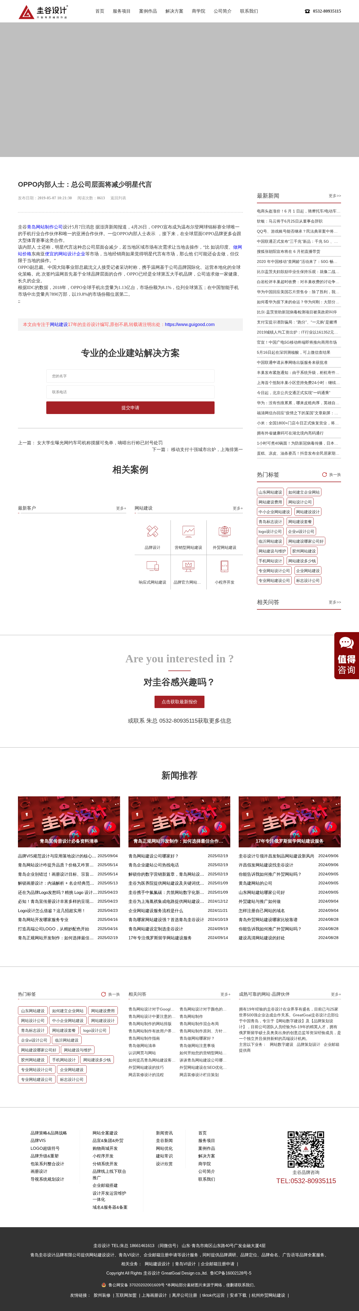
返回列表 (118, 198)
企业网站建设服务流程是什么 (155, 910)
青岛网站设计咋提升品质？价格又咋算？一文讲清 (58, 865)
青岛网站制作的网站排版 (150, 1023)
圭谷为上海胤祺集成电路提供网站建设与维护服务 (168, 901)
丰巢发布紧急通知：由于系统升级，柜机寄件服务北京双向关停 (299, 372)
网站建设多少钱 (302, 561)
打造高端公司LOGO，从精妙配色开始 (53, 928)
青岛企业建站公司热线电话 (153, 865)
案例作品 (148, 11)
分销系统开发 (105, 1163)
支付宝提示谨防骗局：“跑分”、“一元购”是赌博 (297, 322)
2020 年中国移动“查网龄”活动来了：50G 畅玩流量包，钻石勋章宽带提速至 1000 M (299, 261)
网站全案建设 (105, 1132)
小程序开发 (103, 1155)
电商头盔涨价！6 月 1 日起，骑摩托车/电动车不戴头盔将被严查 (299, 211)
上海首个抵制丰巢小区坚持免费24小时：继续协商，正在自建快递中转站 (299, 382)
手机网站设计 (270, 561)
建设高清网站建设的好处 (262, 937)
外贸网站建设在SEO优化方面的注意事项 (205, 1067)
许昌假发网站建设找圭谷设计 (266, 865)
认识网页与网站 (142, 1053)
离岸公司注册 (185, 1295)
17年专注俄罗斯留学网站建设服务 (160, 937)
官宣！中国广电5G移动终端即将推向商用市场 (297, 342)
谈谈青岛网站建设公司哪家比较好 (205, 1060)
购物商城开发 (105, 1148)
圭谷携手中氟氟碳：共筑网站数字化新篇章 (168, 892)
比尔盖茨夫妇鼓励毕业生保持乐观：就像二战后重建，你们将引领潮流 (299, 271)
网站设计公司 (300, 502)
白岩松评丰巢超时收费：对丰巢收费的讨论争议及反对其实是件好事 (299, 281)
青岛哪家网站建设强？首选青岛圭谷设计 (166, 919)
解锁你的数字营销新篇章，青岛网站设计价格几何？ (168, 874)
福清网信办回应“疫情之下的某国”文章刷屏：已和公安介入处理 (299, 413)
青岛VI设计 (186, 1263)
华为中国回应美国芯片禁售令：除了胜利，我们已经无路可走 (299, 292)
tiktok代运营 (214, 1295)
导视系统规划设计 (47, 1179)
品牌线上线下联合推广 (109, 1174)
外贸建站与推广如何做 (260, 901)
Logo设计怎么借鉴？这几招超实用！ (52, 910)
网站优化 (164, 1148)
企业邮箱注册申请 (218, 1263)
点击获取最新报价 (179, 701)
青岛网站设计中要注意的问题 (154, 1016)
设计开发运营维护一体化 (109, 1196)
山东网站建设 (270, 492)
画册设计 (39, 1171)
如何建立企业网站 (304, 492)
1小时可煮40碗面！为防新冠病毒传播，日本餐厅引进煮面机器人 (299, 443)
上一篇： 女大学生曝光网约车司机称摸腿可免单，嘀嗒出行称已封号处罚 (90, 442)
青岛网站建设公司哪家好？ (153, 856)
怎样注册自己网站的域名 (262, 910)
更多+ (121, 508)
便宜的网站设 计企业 (65, 253)
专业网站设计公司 (274, 570)
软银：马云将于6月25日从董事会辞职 (290, 221)
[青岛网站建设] (43, 12)
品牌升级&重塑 (45, 1155)
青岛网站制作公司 (45, 227)
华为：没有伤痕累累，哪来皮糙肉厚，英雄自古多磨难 (299, 403)
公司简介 (223, 11)
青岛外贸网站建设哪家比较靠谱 (268, 919)
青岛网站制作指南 (144, 1038)
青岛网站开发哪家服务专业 (43, 919)
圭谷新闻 (164, 1140)
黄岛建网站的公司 (255, 883)
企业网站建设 (308, 570)
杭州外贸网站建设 (269, 1295)
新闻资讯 (164, 1132)
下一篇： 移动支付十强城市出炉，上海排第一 (197, 449)
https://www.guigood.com (190, 324)
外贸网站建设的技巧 (146, 1067)
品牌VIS (38, 1140)
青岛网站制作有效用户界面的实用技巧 (154, 1031)
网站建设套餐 (300, 521)
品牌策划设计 (308, 1044)
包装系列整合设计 (47, 1163)
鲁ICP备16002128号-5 (230, 1273)
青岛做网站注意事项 (197, 1045)
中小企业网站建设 (274, 512)
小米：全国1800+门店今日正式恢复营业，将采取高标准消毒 (299, 423)
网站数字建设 (281, 1044)
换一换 (335, 474)
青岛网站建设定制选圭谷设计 (155, 928)
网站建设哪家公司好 (306, 541)
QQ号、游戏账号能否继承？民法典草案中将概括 (299, 231)
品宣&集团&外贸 (108, 1140)
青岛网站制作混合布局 (199, 1023)
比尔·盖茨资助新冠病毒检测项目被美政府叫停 (297, 312)
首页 (99, 11)
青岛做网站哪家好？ (197, 1038)
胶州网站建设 (304, 551)
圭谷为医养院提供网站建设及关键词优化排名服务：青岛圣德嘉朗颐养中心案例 (168, 883)
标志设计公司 (308, 580)
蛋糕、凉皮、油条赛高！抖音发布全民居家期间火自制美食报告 (299, 453)
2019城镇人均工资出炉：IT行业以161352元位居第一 (299, 332)
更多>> (335, 195)
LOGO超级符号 (45, 1148)
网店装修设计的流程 (146, 1074)
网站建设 (59, 324)
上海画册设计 (155, 1295)
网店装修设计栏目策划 (199, 1074)
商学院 (198, 11)
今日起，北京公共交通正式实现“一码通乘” (293, 392)
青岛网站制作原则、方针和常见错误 (205, 1031)
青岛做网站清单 (142, 1045)
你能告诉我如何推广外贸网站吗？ (270, 874)
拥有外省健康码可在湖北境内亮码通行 (290, 433)
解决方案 (174, 11)
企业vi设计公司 (301, 531)
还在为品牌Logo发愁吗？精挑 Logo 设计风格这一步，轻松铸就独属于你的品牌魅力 (58, 892)
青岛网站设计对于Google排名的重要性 (154, 1009)
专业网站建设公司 (274, 580)
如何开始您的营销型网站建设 (205, 1053)
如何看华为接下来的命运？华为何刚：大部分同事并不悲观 (299, 302)
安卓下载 (239, 1295)
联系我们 (249, 11)
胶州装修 (103, 1295)
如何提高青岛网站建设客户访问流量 (154, 1060)
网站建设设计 (308, 512)
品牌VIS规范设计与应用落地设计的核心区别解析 (58, 856)
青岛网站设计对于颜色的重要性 (205, 1009)
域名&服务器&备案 (110, 1207)
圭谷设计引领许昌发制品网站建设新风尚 (276, 856)
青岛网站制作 (191, 1016)
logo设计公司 (270, 531)
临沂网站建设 (270, 541)
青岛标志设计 (270, 521)
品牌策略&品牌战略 (49, 1132)
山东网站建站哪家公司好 (262, 892)
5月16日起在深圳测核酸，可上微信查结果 (293, 352)
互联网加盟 (127, 1295)
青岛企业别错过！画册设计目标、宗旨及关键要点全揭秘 (58, 874)
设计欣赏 (164, 1163)
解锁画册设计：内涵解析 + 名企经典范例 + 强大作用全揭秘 (58, 883)
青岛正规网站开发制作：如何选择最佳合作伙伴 (58, 937)
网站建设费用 (270, 502)
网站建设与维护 (272, 551)
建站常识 (164, 1155)
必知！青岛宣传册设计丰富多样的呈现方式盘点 (58, 901)
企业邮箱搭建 (105, 1185)
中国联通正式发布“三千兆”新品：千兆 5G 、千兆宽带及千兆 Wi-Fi (299, 241)
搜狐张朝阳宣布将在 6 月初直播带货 (288, 251)
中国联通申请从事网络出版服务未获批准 (292, 362)
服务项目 (122, 11)
